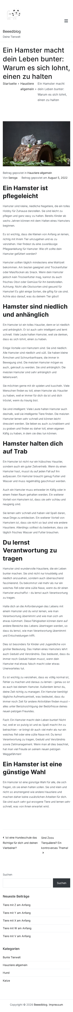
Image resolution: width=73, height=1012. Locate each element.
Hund (6, 972)
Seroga (12, 177)
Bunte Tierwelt (12, 957)
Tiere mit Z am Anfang (17, 905)
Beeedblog (12, 31)
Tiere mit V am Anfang (17, 936)
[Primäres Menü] (66, 21)
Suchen (7, 874)
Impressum (56, 1004)
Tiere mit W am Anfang (17, 928)
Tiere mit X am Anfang (17, 920)
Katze (6, 980)
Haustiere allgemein (39, 172)
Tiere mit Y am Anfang (17, 912)
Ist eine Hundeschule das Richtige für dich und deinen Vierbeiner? (20, 842)
